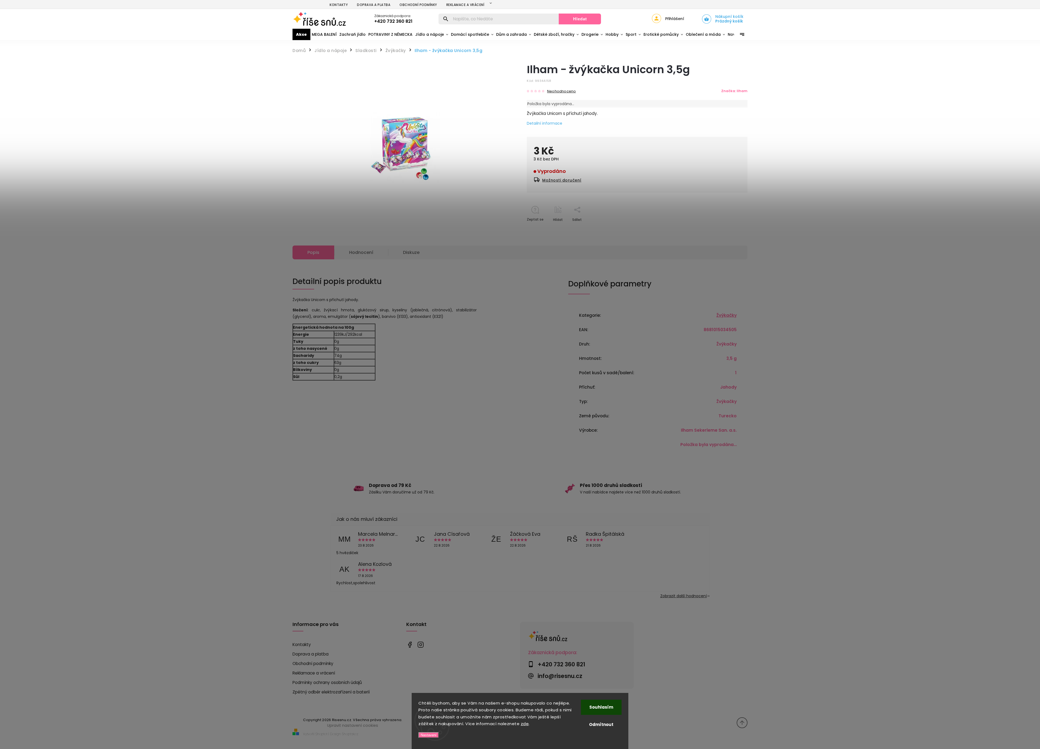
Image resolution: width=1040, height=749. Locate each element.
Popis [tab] (313, 252)
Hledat (580, 19)
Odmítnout (601, 724)
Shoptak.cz (350, 734)
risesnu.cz (420, 644)
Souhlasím (601, 707)
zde (525, 724)
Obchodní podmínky (418, 4)
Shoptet (321, 734)
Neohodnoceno (561, 91)
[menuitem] (301, 34)
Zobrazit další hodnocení (683, 596)
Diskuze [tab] (411, 252)
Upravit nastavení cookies (352, 725)
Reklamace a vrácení (465, 4)
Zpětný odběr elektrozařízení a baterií (331, 692)
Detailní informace (544, 123)
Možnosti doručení (561, 180)
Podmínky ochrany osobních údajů (327, 682)
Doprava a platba (373, 4)
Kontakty (339, 4)
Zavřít (730, 229)
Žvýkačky (726, 315)
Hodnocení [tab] (361, 252)
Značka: (734, 91)
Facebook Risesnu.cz (409, 644)
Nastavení (429, 735)
